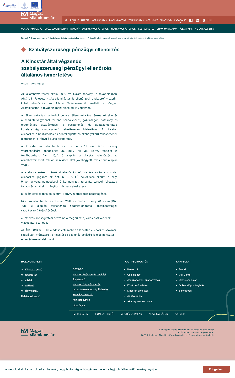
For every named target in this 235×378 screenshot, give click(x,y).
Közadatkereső (33, 269)
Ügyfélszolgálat (188, 279)
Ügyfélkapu (31, 290)
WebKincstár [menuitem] (99, 20)
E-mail (182, 269)
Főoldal (24, 38)
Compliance (134, 274)
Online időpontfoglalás (191, 285)
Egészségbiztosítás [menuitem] (56, 29)
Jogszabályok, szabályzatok (143, 279)
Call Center (185, 274)
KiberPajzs (79, 305)
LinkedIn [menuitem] (197, 20)
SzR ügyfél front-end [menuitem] (159, 20)
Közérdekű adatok (137, 285)
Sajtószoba (185, 290)
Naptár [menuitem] (85, 20)
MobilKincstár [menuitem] (117, 20)
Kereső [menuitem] (66, 20)
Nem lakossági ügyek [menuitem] (123, 29)
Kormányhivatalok (83, 294)
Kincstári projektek (137, 290)
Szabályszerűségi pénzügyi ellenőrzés (67, 38)
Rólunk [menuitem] (74, 20)
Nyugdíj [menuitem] (75, 29)
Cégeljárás (31, 274)
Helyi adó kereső (30, 296)
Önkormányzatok (39, 38)
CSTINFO (78, 269)
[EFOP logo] (21, 8)
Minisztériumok (81, 299)
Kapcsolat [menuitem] (180, 20)
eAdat (28, 280)
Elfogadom (216, 369)
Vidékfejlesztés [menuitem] (204, 29)
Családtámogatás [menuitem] (31, 29)
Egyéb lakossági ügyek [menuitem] (95, 29)
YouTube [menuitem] (204, 20)
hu (210, 20)
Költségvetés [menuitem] (146, 29)
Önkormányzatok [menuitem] (167, 29)
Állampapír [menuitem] (186, 29)
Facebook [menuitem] (191, 20)
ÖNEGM (29, 285)
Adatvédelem (134, 295)
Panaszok (132, 269)
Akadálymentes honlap (140, 301)
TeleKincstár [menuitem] (136, 20)
